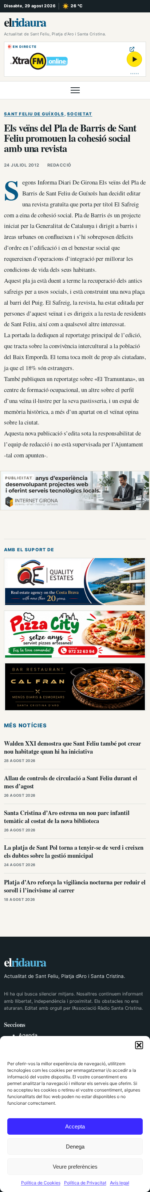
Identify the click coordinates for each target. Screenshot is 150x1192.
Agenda (28, 1035)
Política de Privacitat (85, 1182)
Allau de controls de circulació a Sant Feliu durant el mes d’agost (70, 782)
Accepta (75, 1126)
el (25, 22)
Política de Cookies (40, 1182)
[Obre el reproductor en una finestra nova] (132, 49)
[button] (139, 1045)
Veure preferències (75, 1167)
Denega (75, 1146)
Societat (79, 114)
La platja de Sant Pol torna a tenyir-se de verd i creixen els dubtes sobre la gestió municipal (73, 851)
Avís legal (119, 1182)
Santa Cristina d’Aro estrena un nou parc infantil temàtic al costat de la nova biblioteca (67, 816)
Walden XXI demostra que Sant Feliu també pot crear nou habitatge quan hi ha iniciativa (72, 747)
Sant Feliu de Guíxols (34, 114)
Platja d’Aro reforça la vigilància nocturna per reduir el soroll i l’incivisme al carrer (75, 886)
